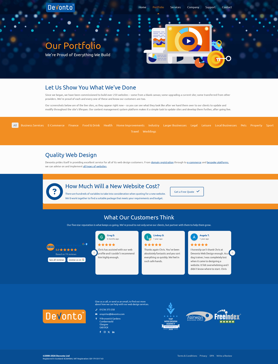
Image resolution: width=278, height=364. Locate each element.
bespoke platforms (217, 162)
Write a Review (224, 355)
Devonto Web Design (68, 245)
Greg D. (111, 235)
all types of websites (95, 166)
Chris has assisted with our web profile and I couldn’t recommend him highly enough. (116, 253)
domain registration (162, 162)
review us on (75, 259)
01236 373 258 (107, 309)
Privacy (203, 355)
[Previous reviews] (94, 252)
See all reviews (56, 259)
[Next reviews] (232, 252)
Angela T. (204, 235)
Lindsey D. (158, 235)
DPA (212, 355)
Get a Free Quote (184, 191)
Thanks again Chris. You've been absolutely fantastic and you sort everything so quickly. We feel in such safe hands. (162, 255)
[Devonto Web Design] (60, 7)
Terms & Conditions (187, 355)
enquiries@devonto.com (112, 313)
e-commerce (194, 162)
